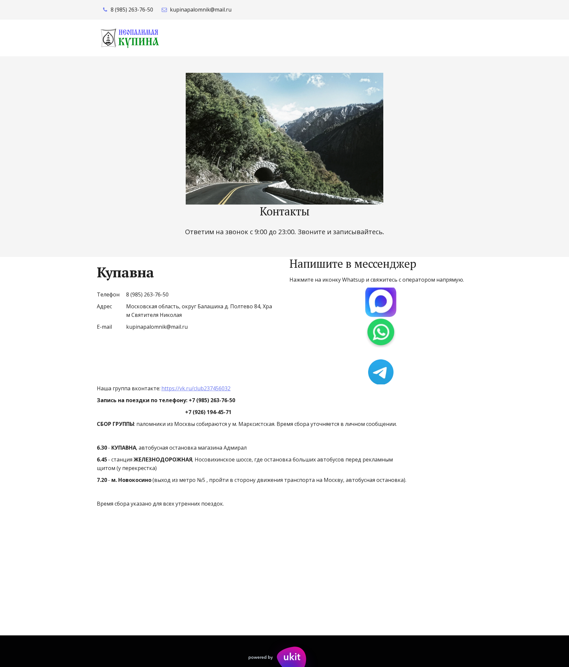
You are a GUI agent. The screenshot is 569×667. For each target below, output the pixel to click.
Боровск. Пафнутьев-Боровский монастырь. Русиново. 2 (355, 37)
